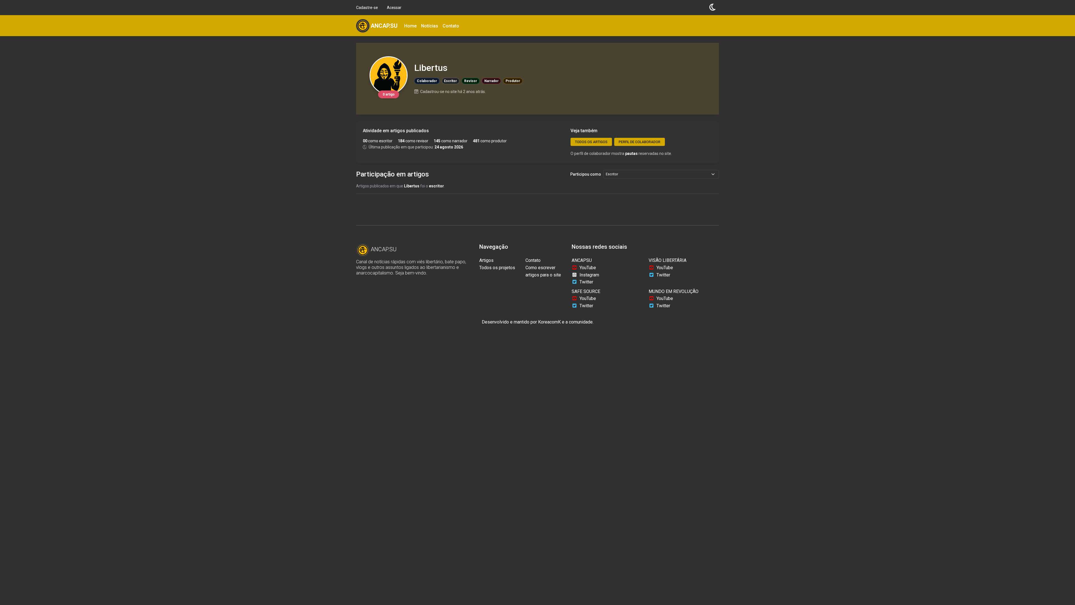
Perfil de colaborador (639, 142)
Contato (533, 260)
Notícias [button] (429, 26)
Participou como (585, 174)
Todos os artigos (591, 142)
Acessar (394, 7)
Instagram (589, 275)
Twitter (586, 282)
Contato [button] (451, 26)
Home (410, 26)
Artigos (486, 260)
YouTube (587, 267)
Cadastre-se (367, 7)
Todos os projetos (497, 267)
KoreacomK (549, 322)
